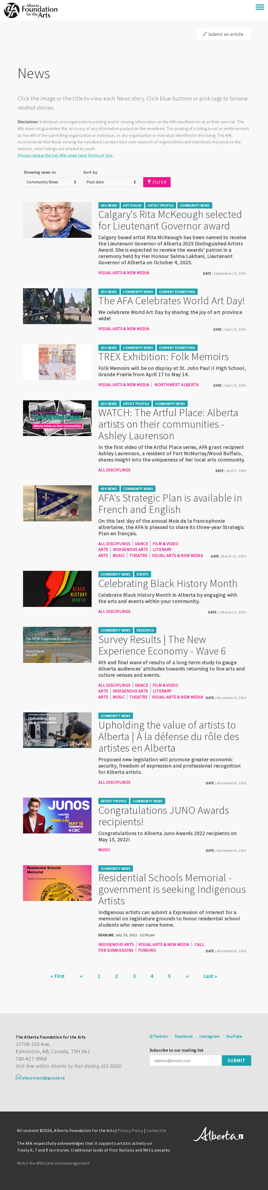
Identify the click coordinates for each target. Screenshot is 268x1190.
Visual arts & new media (123, 272)
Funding (147, 950)
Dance (141, 543)
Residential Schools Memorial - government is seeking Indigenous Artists (172, 889)
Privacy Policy (130, 1130)
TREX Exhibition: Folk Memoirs (163, 356)
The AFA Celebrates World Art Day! (171, 300)
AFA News (109, 205)
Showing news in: (40, 172)
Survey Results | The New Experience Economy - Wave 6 (162, 645)
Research (145, 630)
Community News (195, 205)
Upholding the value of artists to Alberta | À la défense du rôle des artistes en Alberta (168, 736)
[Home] (30, 10)
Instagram (209, 1036)
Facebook (184, 1036)
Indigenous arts (130, 549)
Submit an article (225, 34)
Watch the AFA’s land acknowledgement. (53, 1163)
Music (119, 555)
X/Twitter (159, 1036)
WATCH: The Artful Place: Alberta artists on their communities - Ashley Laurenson (168, 424)
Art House (132, 205)
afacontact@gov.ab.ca (43, 1077)
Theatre (138, 555)
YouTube (234, 1036)
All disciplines (114, 469)
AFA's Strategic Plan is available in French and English (170, 503)
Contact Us (156, 1130)
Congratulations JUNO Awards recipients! (163, 816)
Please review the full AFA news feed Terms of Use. (65, 155)
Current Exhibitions (177, 291)
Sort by (90, 172)
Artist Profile (161, 205)
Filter (159, 182)
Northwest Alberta (177, 384)
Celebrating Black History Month (168, 583)
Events (143, 574)
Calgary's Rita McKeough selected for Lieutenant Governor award (170, 220)
